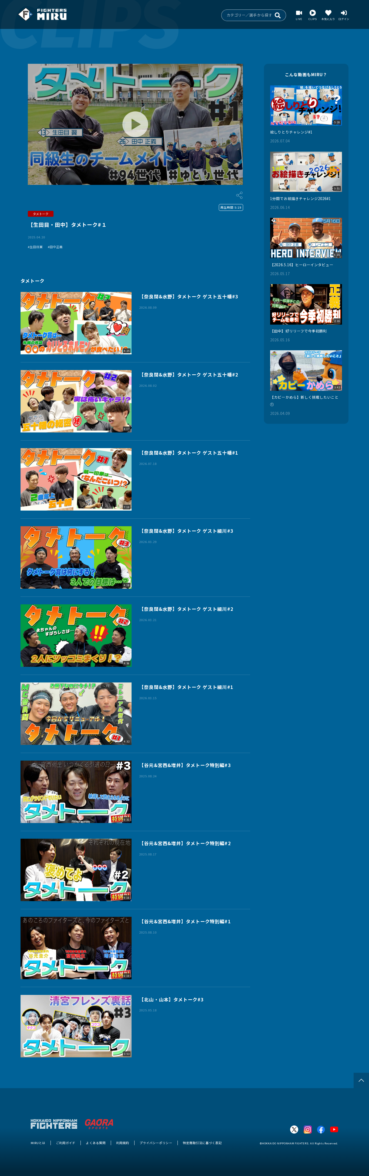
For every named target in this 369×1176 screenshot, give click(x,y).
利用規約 (122, 1143)
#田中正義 (55, 247)
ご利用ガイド (65, 1143)
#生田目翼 (35, 247)
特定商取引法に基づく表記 (202, 1143)
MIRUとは (38, 1143)
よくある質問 (95, 1143)
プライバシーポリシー (156, 1143)
